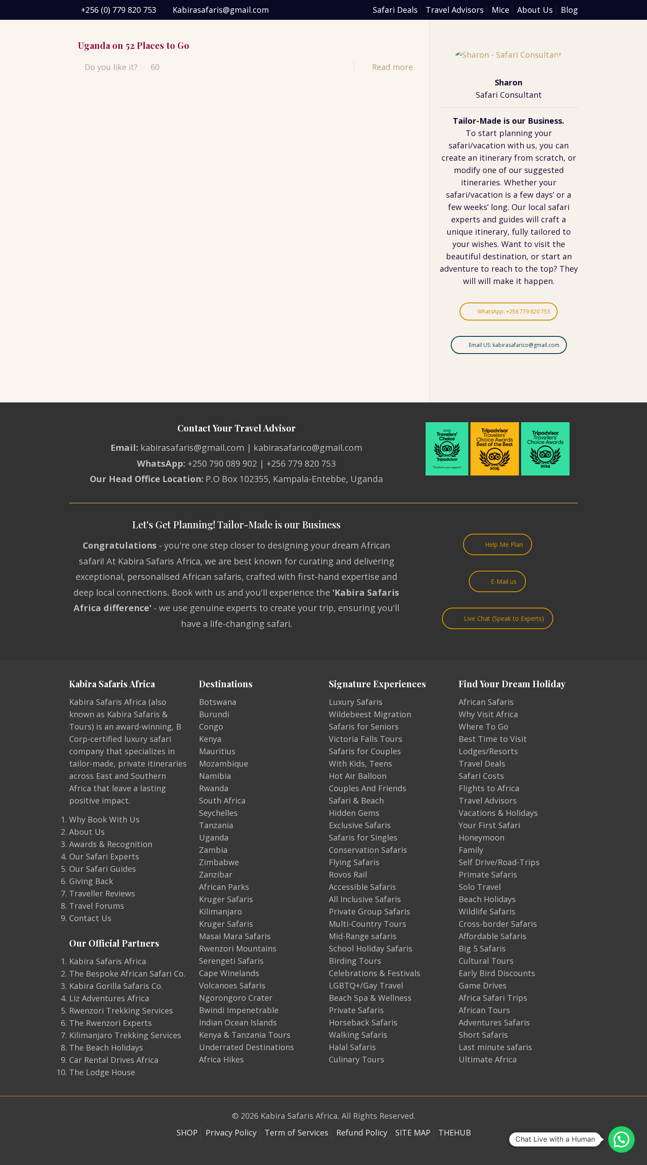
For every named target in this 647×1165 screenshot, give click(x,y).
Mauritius (217, 751)
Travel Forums (96, 905)
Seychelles (218, 812)
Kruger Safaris (226, 899)
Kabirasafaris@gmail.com (221, 9)
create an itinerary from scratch (502, 157)
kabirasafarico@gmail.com (308, 447)
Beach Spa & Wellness (370, 997)
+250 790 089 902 (222, 463)
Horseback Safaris (363, 1022)
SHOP (187, 1132)
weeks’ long (485, 207)
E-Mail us (504, 581)
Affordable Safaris (492, 936)
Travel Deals (482, 763)
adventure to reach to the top (497, 268)
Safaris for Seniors (364, 726)
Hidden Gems (354, 812)
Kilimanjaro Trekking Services (125, 1035)
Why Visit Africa (488, 714)
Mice (500, 9)
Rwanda (213, 788)
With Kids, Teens (360, 763)
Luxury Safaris (355, 702)
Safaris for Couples (365, 751)
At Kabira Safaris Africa (153, 561)
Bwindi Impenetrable (239, 1010)
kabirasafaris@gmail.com (192, 447)
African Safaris (486, 702)
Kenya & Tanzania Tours (244, 1034)
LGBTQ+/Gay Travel (366, 985)
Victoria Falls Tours (365, 739)
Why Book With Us (104, 819)
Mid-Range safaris (363, 936)
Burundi (214, 714)
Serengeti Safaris (231, 960)
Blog (569, 9)
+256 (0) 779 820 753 (118, 9)
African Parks (224, 886)
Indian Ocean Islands (238, 1022)
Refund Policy (361, 1132)
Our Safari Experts (104, 856)
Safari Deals (395, 9)
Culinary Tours (356, 1059)
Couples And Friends (367, 788)
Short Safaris (483, 1034)
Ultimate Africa (488, 1059)
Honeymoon (481, 837)
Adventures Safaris (494, 1022)
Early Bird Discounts (497, 973)
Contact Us (90, 918)
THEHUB (454, 1132)
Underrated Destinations (246, 1047)
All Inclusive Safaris (365, 899)
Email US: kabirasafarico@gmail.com (514, 345)
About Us (535, 9)
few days (536, 194)
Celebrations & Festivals (374, 973)
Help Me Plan (504, 544)
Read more (392, 67)
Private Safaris (356, 1010)
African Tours (484, 1010)
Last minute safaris (495, 1047)
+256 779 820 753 (301, 463)
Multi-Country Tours (367, 923)
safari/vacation (476, 145)
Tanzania (216, 825)
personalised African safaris (184, 576)
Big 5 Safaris (482, 948)
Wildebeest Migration (370, 714)
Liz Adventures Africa (109, 998)
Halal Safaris (352, 1047)
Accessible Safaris (362, 886)
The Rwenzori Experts (110, 1023)
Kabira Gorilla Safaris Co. (116, 986)
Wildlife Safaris (487, 911)
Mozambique (223, 763)
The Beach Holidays (106, 1047)
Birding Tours (355, 960)
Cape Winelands (229, 973)
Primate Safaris (488, 874)
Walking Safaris (358, 1034)
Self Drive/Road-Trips (499, 862)
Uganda (213, 837)
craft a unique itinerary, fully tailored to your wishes (509, 231)
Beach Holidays (487, 899)
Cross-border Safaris (498, 923)
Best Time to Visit (493, 739)
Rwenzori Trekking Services (121, 1010)
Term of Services (296, 1132)
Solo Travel (480, 886)
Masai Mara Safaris (235, 936)
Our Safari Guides (102, 868)
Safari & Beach (356, 800)
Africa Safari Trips (493, 997)
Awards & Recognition (110, 844)
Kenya (210, 739)
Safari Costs (481, 776)
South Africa (222, 800)
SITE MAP (412, 1132)
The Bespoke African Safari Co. (127, 973)
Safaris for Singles (363, 837)
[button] (621, 1139)
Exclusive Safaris (360, 825)
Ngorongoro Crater (235, 997)
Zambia (213, 849)
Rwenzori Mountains (237, 948)
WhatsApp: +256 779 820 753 (514, 311)
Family (471, 849)
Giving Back (91, 881)
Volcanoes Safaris (232, 985)
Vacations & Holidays (498, 812)
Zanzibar (215, 874)
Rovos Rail (348, 874)
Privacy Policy (231, 1132)
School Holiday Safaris (370, 948)
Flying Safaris (354, 862)
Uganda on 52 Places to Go (133, 45)
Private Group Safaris (369, 911)
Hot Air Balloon (357, 776)
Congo (211, 726)
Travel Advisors (455, 9)
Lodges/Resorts (488, 751)
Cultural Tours (486, 960)
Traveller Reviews (102, 893)
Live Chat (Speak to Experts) (504, 618)
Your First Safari (489, 825)
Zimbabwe (219, 862)
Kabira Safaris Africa (107, 961)
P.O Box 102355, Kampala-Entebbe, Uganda (294, 479)
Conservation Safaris (368, 849)
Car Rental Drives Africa (113, 1059)
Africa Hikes (221, 1059)
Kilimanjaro (220, 911)
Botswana (217, 702)
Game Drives (483, 985)
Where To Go (483, 726)
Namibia (215, 776)
